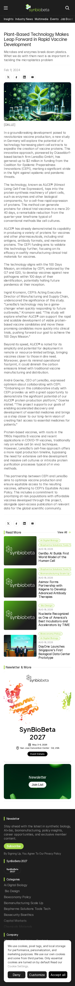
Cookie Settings (18, 966)
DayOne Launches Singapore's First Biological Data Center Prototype (54, 652)
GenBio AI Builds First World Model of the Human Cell (54, 557)
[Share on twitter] (8, 77)
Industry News (24, 19)
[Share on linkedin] (24, 77)
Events (54, 19)
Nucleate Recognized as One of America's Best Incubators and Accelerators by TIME (54, 619)
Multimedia (41, 19)
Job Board (67, 19)
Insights (8, 19)
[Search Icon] (67, 8)
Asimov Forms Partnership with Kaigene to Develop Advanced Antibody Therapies (52, 589)
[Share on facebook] (16, 77)
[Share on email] (32, 77)
